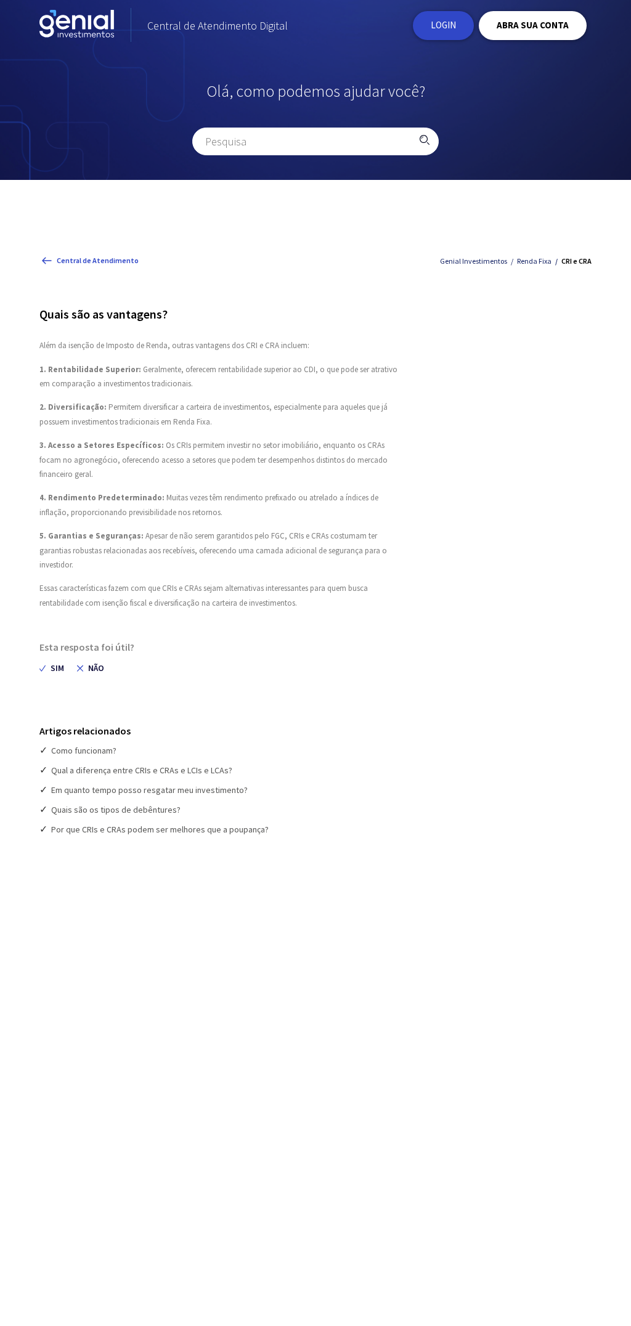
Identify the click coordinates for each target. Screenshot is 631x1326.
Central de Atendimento (98, 260)
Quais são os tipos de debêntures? (116, 809)
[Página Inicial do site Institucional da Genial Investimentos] (76, 25)
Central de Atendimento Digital (217, 25)
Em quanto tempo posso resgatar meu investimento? (149, 789)
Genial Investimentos (473, 261)
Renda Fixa (534, 261)
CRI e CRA (576, 261)
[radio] (51, 668)
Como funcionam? (83, 750)
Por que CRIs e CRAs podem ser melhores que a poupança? (160, 829)
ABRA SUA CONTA (533, 25)
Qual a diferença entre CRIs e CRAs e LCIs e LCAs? (141, 770)
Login (443, 25)
